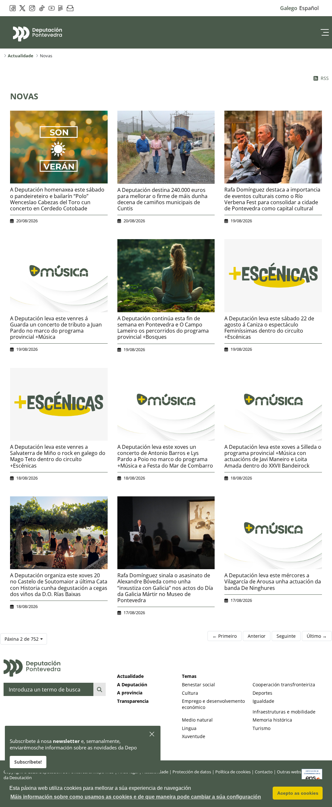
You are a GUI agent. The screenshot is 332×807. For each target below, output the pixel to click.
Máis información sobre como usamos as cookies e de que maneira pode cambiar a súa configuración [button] (135, 797)
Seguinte (286, 636)
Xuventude (193, 736)
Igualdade (263, 701)
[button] (152, 734)
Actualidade (130, 676)
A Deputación (132, 684)
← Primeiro (224, 636)
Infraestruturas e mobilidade (284, 712)
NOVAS (24, 96)
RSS (325, 78)
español (309, 8)
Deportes (262, 693)
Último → (317, 636)
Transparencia (132, 701)
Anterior (257, 636)
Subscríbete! (28, 762)
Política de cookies (233, 772)
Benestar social (198, 684)
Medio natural (197, 720)
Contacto (264, 772)
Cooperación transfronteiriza (284, 684)
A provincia (129, 693)
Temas (189, 676)
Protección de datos (191, 772)
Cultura (190, 693)
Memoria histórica (272, 720)
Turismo (261, 728)
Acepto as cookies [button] (297, 793)
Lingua (189, 728)
